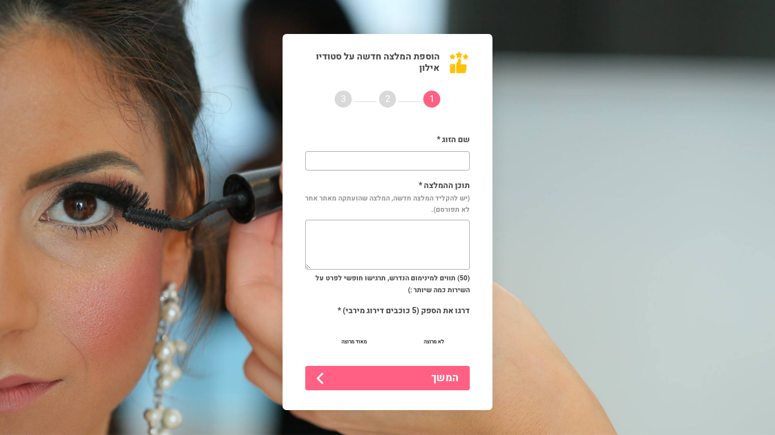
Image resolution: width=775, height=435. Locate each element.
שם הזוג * (453, 140)
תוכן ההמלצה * (387, 197)
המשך (444, 378)
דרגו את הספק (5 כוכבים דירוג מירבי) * (404, 311)
